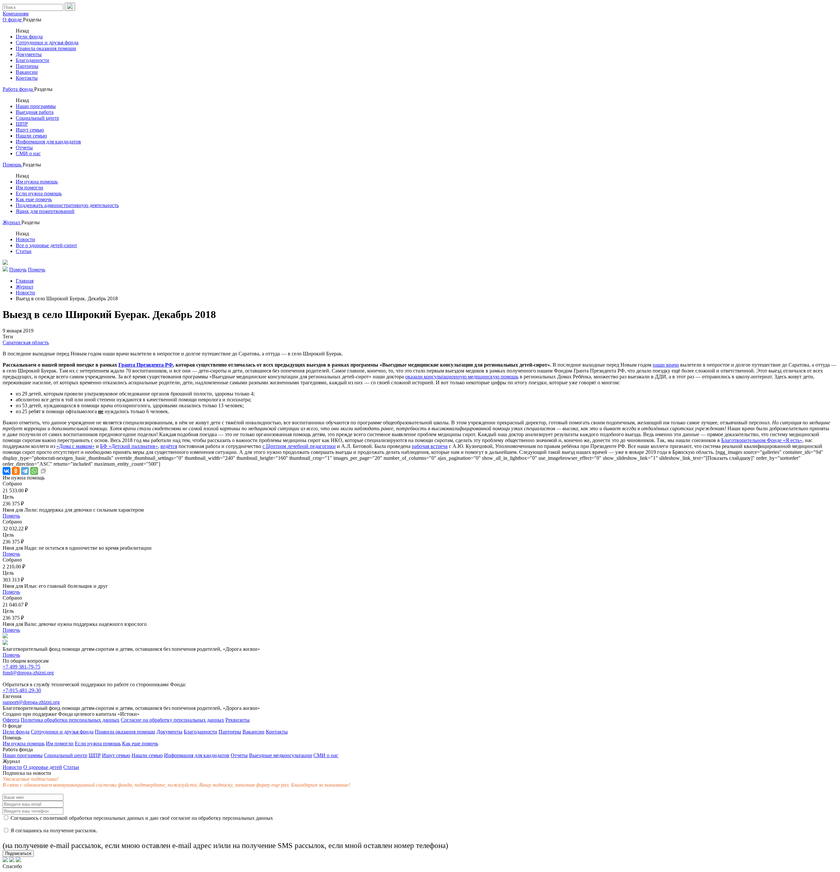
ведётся (168, 446)
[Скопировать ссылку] (43, 471)
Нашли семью (31, 135)
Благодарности (32, 60)
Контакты (27, 78)
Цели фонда (29, 36)
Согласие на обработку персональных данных (172, 720)
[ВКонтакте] (6, 471)
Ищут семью (30, 130)
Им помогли (29, 187)
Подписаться (18, 853)
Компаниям (16, 13)
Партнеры (27, 66)
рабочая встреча (430, 446)
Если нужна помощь (39, 193)
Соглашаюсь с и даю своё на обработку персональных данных (141, 818)
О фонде (13, 19)
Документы (29, 54)
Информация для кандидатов (48, 141)
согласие (180, 818)
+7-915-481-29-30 (22, 690)
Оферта (11, 720)
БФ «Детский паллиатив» (129, 446)
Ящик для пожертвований (45, 211)
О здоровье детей (42, 767)
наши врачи (666, 365)
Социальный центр (37, 118)
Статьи (24, 251)
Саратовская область (26, 342)
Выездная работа (34, 112)
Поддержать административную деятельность (67, 205)
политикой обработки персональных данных (93, 818)
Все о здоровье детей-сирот (46, 245)
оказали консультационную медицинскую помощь (461, 376)
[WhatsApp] (34, 471)
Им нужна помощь (37, 181)
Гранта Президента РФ (145, 365)
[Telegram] (25, 471)
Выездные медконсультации (280, 755)
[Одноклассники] (16, 471)
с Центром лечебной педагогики (299, 446)
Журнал (12, 222)
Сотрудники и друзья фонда (47, 42)
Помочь (11, 516)
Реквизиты (237, 720)
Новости (25, 239)
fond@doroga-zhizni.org (28, 672)
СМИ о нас (28, 153)
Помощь (13, 164)
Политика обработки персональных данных (70, 720)
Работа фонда (18, 89)
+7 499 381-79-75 (21, 667)
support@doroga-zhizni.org (31, 702)
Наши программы (36, 106)
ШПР (22, 124)
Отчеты (24, 147)
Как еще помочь (34, 199)
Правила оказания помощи (46, 48)
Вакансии (27, 72)
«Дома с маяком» (75, 446)
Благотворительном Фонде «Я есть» (761, 440)
